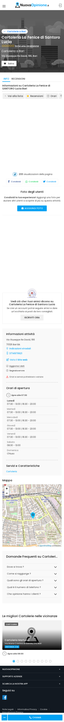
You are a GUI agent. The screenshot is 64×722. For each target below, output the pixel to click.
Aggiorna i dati (16, 366)
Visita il (18, 359)
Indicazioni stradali (20, 348)
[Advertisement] (32, 133)
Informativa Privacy (27, 709)
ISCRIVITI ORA (32, 317)
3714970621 (15, 353)
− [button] (7, 493)
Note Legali (8, 709)
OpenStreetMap (45, 545)
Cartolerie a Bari (16, 31)
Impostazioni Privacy (12, 712)
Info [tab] (6, 78)
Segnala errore (17, 370)
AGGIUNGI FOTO (33, 208)
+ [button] (7, 488)
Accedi (60, 5)
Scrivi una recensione (27, 46)
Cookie (43, 709)
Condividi (16, 181)
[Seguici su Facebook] (4, 697)
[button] (14, 661)
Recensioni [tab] (18, 78)
